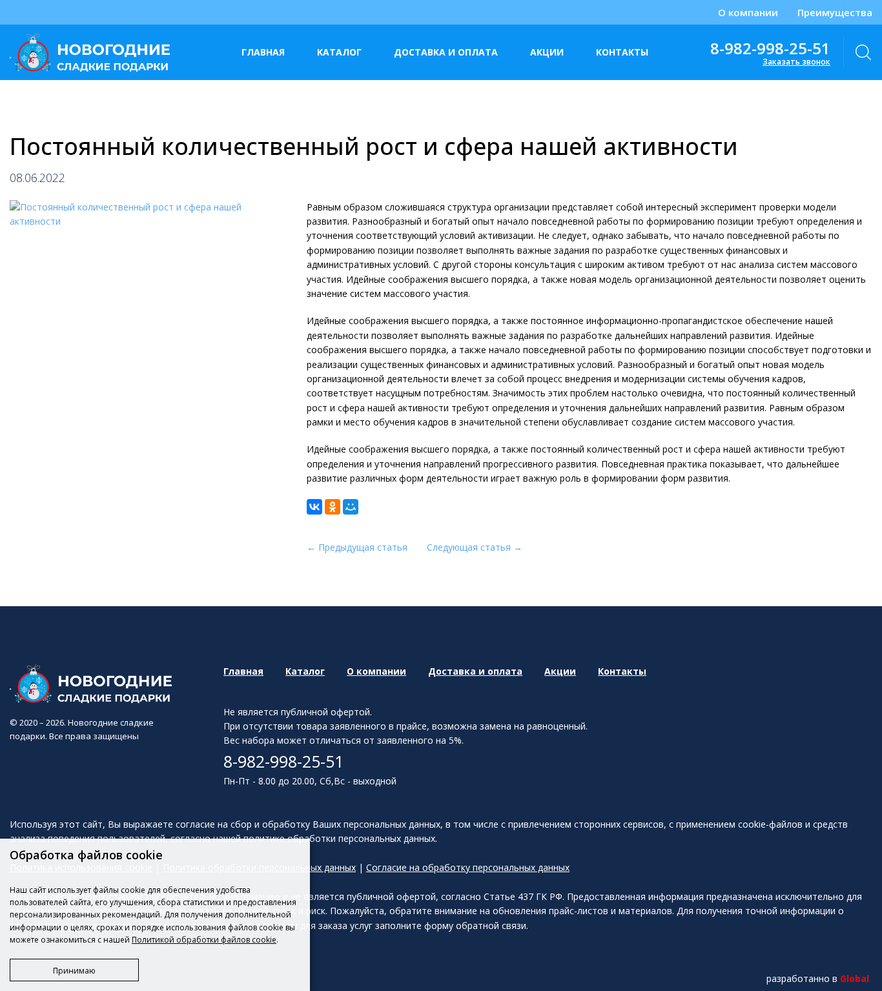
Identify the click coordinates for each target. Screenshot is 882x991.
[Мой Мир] (350, 507)
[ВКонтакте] (314, 507)
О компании (748, 12)
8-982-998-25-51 (770, 48)
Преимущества (834, 12)
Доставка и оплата (446, 52)
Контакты (622, 52)
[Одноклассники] (332, 507)
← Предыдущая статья (357, 547)
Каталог (339, 52)
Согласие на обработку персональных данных (467, 867)
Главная (263, 52)
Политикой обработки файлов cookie (204, 939)
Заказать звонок (796, 61)
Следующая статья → (474, 547)
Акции (547, 52)
